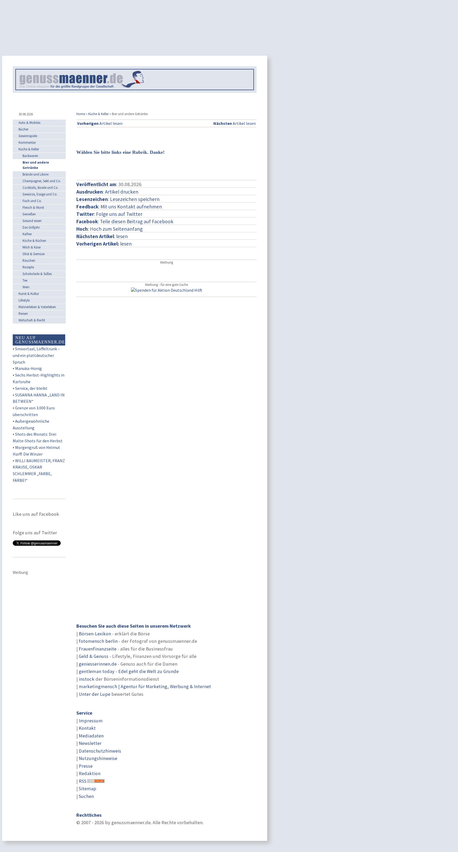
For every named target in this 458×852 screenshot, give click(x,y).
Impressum (91, 721)
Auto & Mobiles (29, 122)
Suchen (86, 796)
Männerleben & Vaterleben (37, 307)
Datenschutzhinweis (100, 751)
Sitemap (87, 788)
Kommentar (27, 142)
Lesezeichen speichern (135, 199)
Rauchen (29, 260)
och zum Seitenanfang (118, 229)
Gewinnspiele (28, 136)
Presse (86, 766)
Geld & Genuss (93, 656)
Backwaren (30, 156)
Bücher (23, 129)
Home (80, 114)
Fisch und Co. (32, 201)
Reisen (23, 313)
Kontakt (87, 728)
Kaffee (27, 234)
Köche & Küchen (34, 240)
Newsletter (90, 743)
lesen (104, 244)
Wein (26, 287)
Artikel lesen (99, 123)
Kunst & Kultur (29, 293)
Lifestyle (24, 300)
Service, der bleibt (31, 388)
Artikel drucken (121, 192)
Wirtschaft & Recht (32, 320)
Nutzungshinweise (98, 758)
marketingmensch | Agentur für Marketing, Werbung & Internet (145, 686)
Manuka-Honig (28, 368)
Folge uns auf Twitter (119, 214)
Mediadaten (91, 736)
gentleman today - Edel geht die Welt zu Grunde (129, 671)
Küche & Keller (98, 114)
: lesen (102, 236)
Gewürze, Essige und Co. (40, 194)
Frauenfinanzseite (97, 649)
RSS (82, 781)
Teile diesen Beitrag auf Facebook (136, 221)
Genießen (29, 214)
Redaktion (89, 773)
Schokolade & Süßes (37, 274)
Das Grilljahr (31, 227)
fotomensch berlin (98, 641)
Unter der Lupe (94, 694)
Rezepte (28, 267)
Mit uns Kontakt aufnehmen (131, 206)
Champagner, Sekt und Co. (42, 181)
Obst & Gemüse (34, 254)
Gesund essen (32, 221)
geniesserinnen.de (98, 664)
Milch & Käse (32, 247)
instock (86, 679)
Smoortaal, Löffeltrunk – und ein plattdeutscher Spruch (36, 355)
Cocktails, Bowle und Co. (41, 187)
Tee (25, 280)
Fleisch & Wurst (33, 207)
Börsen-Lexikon (95, 634)
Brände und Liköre (36, 174)
